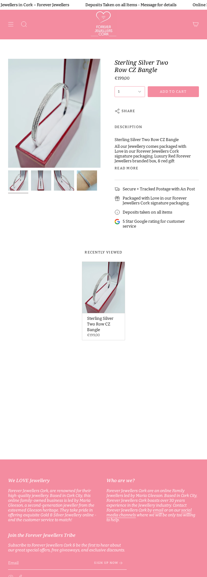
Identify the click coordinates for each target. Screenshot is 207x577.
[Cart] (195, 24)
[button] (24, 24)
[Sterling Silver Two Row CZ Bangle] (103, 287)
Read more (127, 168)
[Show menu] (11, 24)
